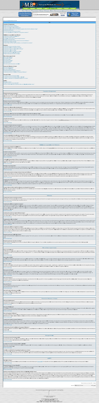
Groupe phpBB (40, 361)
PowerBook (39, 8)
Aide (24, 10)
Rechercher (28, 10)
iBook (46, 8)
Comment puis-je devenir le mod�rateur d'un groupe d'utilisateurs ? (15, 72)
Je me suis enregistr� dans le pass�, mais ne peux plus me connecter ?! (16, 32)
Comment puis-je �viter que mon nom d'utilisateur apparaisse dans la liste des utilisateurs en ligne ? (21, 28)
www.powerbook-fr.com (45, 398)
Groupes (42, 10)
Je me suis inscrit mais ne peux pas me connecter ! (12, 31)
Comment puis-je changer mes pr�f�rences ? (12, 36)
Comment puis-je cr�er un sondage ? (10, 50)
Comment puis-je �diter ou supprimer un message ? (13, 47)
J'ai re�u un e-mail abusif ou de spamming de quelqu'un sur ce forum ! (16, 78)
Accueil (25, 8)
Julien (51, 401)
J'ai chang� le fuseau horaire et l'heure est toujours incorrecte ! (14, 38)
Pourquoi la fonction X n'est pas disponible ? (11, 83)
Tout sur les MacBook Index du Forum (10, 20)
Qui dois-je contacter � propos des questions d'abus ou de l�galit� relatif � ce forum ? (19, 84)
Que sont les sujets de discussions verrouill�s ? (12, 63)
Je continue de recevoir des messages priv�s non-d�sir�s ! (14, 77)
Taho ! (58, 400)
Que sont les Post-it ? (7, 62)
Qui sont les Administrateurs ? (9, 67)
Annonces (59, 8)
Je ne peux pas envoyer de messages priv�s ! (11, 75)
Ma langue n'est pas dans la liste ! (9, 39)
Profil (52, 10)
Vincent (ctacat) (59, 401)
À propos (73, 8)
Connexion (75, 10)
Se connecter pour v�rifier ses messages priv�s (63, 10)
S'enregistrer (47, 10)
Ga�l (41, 401)
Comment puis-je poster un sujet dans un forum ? (12, 46)
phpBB (47, 396)
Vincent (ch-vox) (50, 400)
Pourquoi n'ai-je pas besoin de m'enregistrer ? (11, 26)
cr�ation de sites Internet (58, 402)
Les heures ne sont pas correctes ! (9, 37)
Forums (52, 8)
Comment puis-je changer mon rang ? (10, 41)
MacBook (33, 8)
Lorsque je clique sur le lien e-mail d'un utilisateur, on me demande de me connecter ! (18, 42)
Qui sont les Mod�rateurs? (8, 68)
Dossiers (66, 8)
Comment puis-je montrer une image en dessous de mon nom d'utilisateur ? (16, 40)
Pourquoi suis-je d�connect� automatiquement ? (12, 27)
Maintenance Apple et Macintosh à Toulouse (52, 402)
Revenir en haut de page (8, 98)
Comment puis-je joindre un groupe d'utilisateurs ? (12, 70)
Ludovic (45, 400)
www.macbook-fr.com (54, 398)
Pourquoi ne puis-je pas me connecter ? (10, 25)
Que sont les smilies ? (7, 59)
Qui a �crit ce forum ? (7, 81)
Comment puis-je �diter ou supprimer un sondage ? (13, 51)
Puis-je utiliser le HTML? (8, 58)
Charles (55, 400)
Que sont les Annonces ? (8, 61)
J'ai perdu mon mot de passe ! (9, 30)
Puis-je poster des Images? (8, 60)
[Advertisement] (49, 17)
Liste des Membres (35, 10)
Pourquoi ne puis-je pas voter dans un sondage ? (12, 53)
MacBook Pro (44, 402)
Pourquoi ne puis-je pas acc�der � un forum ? (12, 52)
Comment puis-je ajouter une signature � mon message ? (13, 48)
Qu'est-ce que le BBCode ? (8, 57)
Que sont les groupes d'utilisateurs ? (10, 69)
